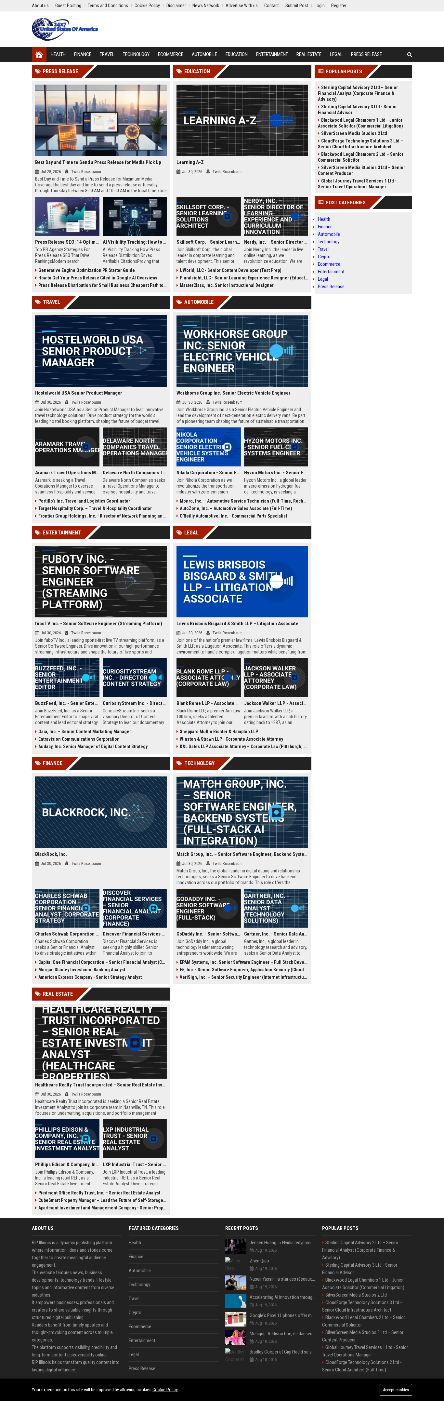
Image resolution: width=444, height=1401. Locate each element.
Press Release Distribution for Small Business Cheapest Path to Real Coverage (102, 285)
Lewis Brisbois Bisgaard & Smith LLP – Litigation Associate (237, 623)
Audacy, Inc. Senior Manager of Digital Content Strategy (93, 746)
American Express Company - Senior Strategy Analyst (90, 977)
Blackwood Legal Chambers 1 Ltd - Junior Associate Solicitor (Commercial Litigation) (360, 122)
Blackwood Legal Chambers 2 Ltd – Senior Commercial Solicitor (360, 157)
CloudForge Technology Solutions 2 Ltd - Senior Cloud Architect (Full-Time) (362, 1366)
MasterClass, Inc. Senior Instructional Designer (227, 285)
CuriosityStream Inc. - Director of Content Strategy (135, 703)
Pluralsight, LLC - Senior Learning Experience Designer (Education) (244, 277)
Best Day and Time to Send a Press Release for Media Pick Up (98, 162)
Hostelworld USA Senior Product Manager (78, 393)
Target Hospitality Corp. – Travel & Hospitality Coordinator (95, 508)
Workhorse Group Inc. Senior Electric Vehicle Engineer (233, 393)
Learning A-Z (190, 162)
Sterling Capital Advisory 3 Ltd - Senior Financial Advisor (357, 109)
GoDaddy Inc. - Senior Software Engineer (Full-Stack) (208, 934)
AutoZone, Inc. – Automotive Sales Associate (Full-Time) (236, 508)
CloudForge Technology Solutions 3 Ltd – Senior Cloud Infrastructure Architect (360, 143)
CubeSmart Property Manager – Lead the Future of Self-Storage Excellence (102, 1200)
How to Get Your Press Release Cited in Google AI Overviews (97, 277)
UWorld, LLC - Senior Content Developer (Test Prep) (230, 270)
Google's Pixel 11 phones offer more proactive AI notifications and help (283, 1315)
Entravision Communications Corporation (79, 739)
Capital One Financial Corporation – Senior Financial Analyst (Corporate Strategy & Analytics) (102, 962)
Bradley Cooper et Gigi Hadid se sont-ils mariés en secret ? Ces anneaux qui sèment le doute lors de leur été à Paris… (283, 1352)
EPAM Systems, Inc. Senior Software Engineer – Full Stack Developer (244, 962)
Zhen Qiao (259, 1261)
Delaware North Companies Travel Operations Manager (135, 473)
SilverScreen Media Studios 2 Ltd (354, 133)
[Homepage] (39, 54)
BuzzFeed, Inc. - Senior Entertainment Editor (67, 703)
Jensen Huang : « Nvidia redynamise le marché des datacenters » (283, 1243)
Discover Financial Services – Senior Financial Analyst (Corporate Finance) (135, 934)
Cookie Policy (165, 1389)
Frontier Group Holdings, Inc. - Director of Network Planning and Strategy (102, 516)
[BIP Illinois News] (65, 29)
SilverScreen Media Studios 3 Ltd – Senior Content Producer (361, 170)
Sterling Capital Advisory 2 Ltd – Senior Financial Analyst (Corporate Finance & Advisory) (358, 93)
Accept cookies (396, 1389)
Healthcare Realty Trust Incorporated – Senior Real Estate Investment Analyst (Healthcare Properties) (101, 1085)
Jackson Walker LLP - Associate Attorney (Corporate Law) (276, 703)
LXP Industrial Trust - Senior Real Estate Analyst (135, 1164)
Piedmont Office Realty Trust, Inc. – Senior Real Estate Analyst (99, 1192)
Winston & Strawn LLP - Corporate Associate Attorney (231, 739)
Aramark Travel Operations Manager (67, 473)
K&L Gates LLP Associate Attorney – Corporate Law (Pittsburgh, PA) (244, 746)
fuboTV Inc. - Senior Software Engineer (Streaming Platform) (98, 623)
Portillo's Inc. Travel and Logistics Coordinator (84, 501)
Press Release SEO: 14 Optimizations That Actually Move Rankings (67, 242)
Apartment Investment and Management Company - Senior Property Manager (102, 1207)
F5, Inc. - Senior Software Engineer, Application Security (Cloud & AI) (244, 969)
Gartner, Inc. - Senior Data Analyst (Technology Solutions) (276, 934)
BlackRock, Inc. (51, 854)
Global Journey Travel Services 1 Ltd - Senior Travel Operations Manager (357, 183)
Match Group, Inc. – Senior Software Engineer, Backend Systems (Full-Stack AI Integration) (242, 854)
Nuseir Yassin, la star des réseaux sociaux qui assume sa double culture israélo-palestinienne (283, 1279)
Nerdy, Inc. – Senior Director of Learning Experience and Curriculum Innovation (276, 242)
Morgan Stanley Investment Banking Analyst (81, 969)
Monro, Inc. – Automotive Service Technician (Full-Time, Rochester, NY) (244, 501)
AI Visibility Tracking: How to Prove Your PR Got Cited (135, 242)
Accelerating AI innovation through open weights (283, 1297)
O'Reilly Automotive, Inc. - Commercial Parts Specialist (233, 516)
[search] (409, 54)
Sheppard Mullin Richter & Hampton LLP (219, 731)
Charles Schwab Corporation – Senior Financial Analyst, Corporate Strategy (67, 934)
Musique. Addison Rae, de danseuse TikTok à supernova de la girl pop (283, 1334)
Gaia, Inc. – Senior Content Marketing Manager (84, 731)
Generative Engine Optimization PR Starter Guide (86, 270)
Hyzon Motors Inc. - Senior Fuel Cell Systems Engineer (276, 473)
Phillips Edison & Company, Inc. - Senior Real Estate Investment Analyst (67, 1164)
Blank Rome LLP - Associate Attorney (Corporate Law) (208, 703)
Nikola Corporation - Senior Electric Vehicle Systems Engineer (208, 473)
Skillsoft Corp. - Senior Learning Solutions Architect (208, 242)
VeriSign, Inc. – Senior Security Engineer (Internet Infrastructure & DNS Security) (244, 977)
